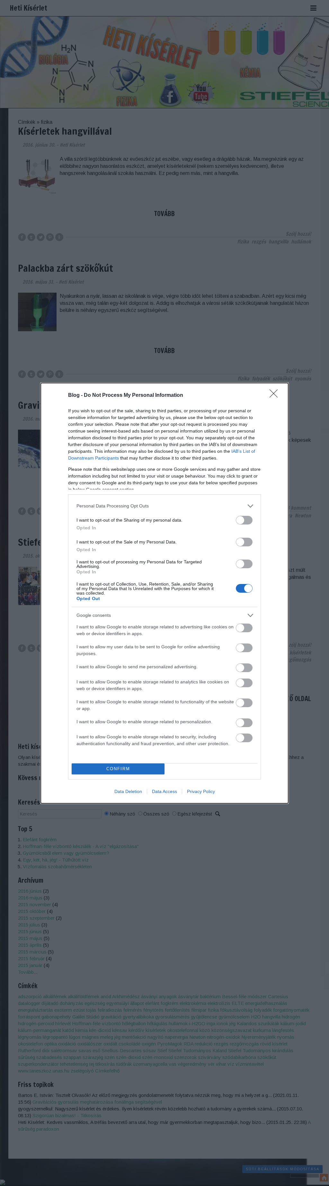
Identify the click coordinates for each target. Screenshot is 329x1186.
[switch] (244, 520)
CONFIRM (118, 768)
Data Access (164, 791)
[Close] (276, 395)
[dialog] (164, 593)
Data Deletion (128, 791)
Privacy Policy (201, 791)
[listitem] (164, 506)
